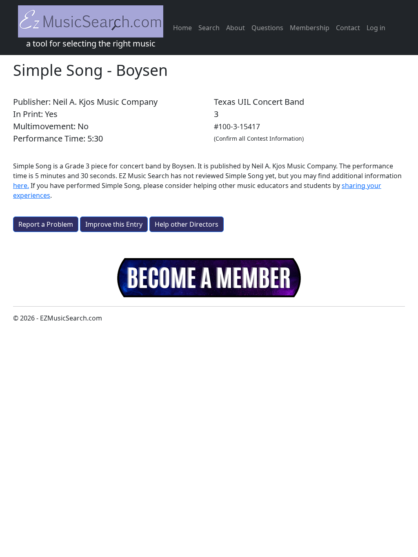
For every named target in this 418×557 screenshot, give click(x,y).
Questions (267, 27)
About (235, 27)
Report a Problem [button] (45, 224)
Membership (309, 27)
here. (21, 185)
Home (182, 27)
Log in (376, 27)
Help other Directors (186, 224)
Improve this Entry (113, 224)
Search (209, 27)
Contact (348, 27)
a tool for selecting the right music (91, 43)
